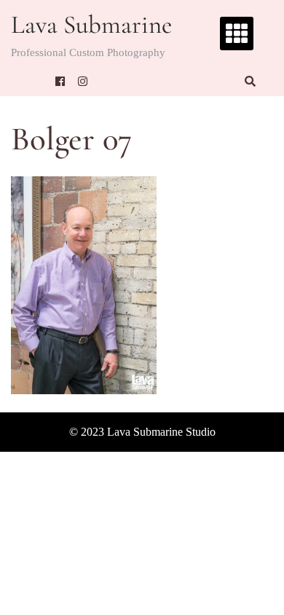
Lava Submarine (91, 24)
